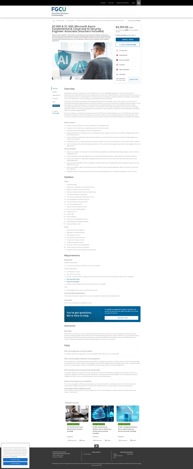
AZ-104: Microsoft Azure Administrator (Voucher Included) (75, 429)
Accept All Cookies (15, 459)
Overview (55, 88)
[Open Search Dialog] (139, 2)
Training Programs (60, 20)
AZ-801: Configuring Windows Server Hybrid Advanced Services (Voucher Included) (127, 429)
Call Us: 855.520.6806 (134, 20)
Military (115, 454)
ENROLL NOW (127, 39)
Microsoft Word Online (73, 279)
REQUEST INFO (134, 79)
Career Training (87, 454)
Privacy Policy (99, 465)
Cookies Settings (15, 463)
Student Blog (130, 454)
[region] (15, 455)
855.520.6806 (55, 113)
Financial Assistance (118, 455)
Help (115, 457)
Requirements (56, 95)
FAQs (54, 102)
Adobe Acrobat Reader (73, 281)
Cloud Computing (70, 20)
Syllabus (55, 92)
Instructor (55, 98)
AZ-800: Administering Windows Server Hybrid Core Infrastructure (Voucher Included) (102, 430)
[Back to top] (96, 452)
